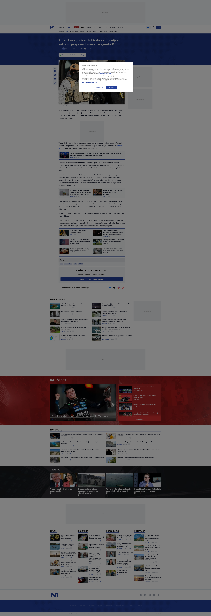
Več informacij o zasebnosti (104, 73)
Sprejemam (111, 87)
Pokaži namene (99, 87)
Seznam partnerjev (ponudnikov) (89, 82)
